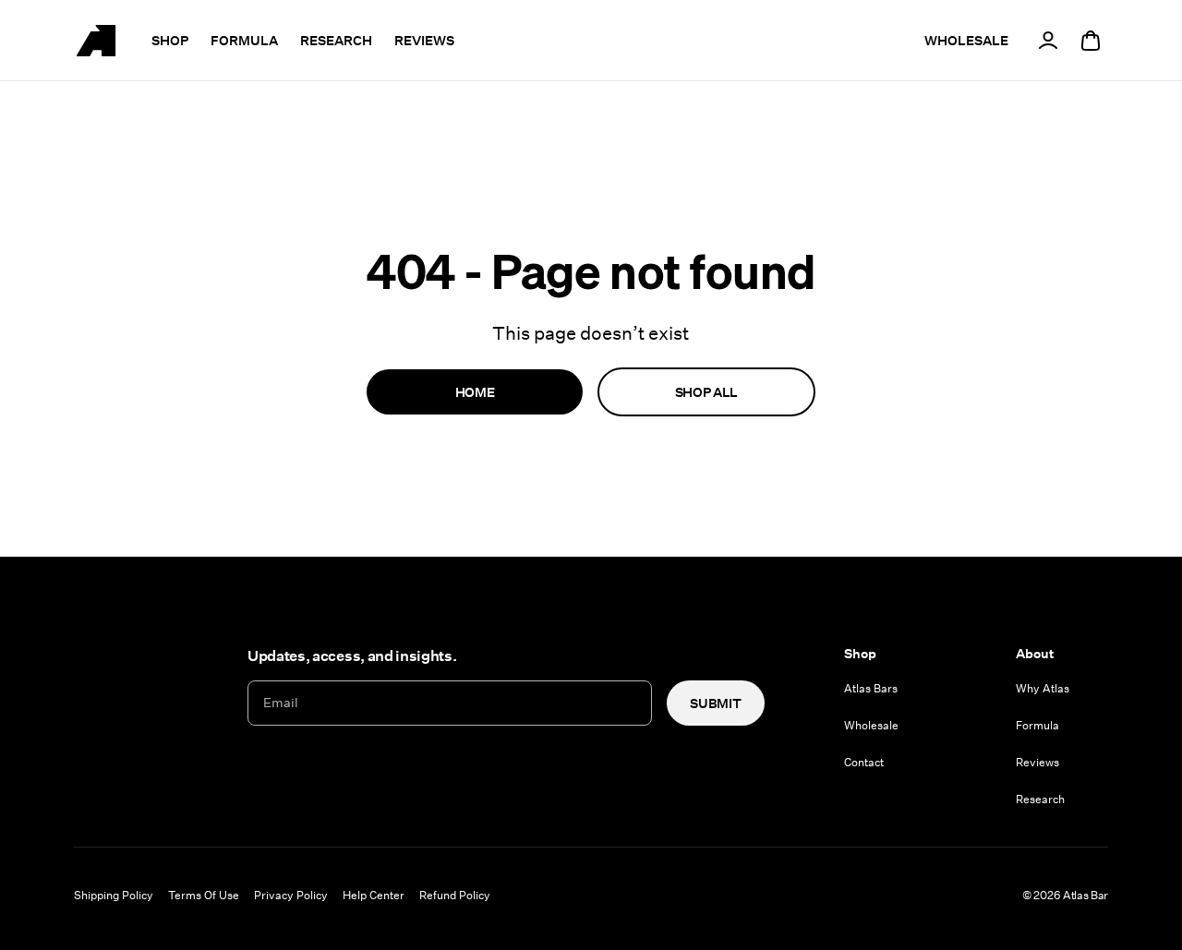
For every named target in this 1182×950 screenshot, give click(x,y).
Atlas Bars (871, 687)
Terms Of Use (203, 894)
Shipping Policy (113, 894)
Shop (169, 40)
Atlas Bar (1085, 894)
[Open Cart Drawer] (1090, 41)
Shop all (706, 392)
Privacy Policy (291, 894)
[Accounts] (1048, 41)
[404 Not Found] (96, 40)
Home (475, 392)
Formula (244, 40)
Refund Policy (454, 894)
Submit (715, 703)
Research (336, 40)
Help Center (373, 894)
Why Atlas (1042, 687)
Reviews (424, 40)
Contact (864, 761)
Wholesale (871, 724)
